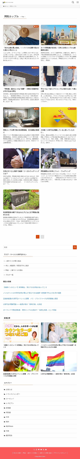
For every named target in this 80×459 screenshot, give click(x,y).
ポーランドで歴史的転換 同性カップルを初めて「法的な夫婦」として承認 (29, 310)
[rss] (43, 449)
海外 (7, 422)
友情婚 (8, 408)
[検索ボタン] (73, 2)
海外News (9, 426)
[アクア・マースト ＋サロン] (8, 2)
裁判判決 (9, 435)
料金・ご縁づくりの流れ (14, 270)
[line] (39, 449)
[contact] (46, 449)
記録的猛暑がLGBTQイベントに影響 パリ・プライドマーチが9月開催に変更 (30, 298)
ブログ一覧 (9, 275)
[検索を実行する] (75, 247)
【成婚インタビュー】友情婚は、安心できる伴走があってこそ (25, 287)
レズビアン (10, 403)
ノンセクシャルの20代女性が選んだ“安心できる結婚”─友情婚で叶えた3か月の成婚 (32, 293)
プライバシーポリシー (60, 453)
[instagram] (36, 449)
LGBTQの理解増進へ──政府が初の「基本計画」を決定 (22, 304)
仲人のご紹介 (17, 453)
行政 (7, 431)
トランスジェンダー (13, 394)
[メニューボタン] (77, 2)
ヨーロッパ (10, 399)
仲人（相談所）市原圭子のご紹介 (17, 265)
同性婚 (8, 412)
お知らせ (9, 389)
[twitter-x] (34, 449)
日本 (7, 417)
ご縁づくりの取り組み (13, 261)
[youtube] (41, 449)
